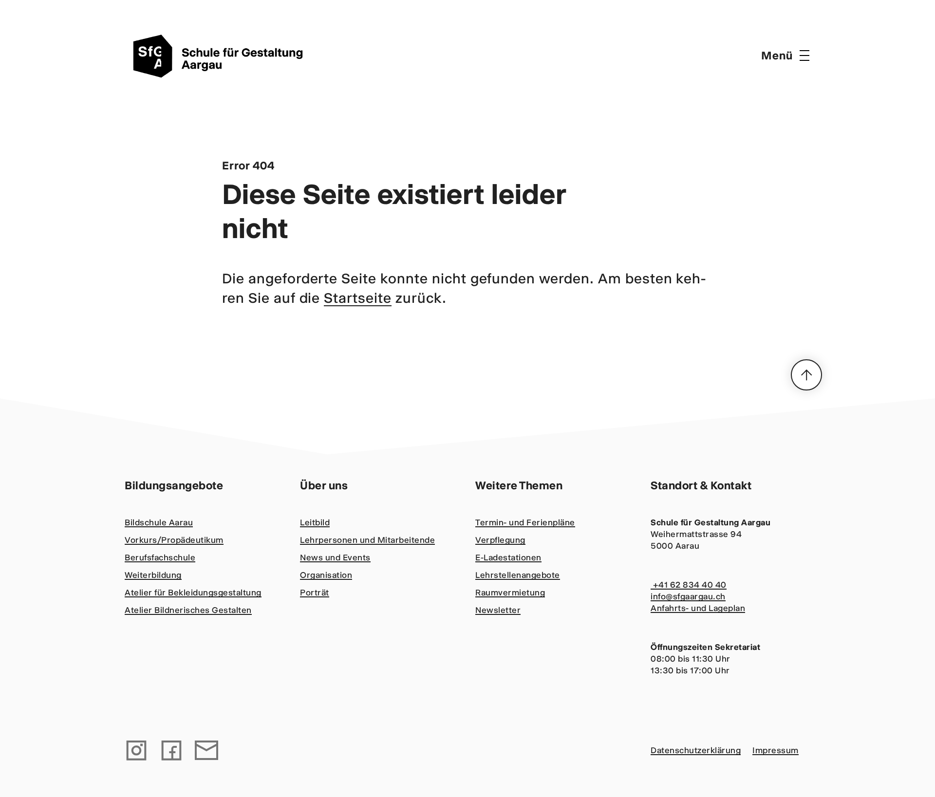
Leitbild (315, 522)
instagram (136, 750)
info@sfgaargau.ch (688, 596)
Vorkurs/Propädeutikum (174, 540)
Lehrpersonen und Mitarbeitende (367, 540)
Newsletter (498, 610)
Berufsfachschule (160, 557)
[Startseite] (222, 55)
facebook (171, 750)
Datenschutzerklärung (696, 750)
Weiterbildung (153, 575)
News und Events (335, 557)
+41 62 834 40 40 (689, 585)
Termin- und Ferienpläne (525, 522)
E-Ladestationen (508, 557)
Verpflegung (500, 540)
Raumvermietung (510, 592)
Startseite (358, 298)
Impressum (775, 750)
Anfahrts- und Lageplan (698, 608)
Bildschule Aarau (159, 522)
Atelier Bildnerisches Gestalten (188, 610)
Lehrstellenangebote (517, 575)
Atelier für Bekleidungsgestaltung (193, 592)
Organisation (326, 575)
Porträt (314, 592)
